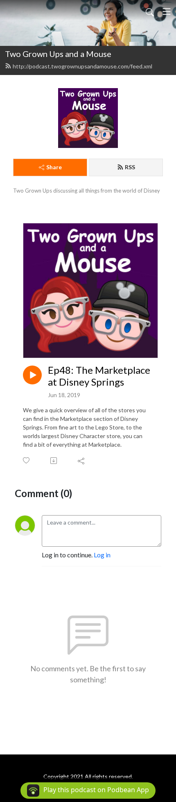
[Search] (149, 11)
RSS (130, 167)
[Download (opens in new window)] (54, 461)
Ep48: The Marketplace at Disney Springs (99, 376)
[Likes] (27, 460)
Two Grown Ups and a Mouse (58, 54)
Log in (102, 555)
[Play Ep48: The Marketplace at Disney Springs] (32, 375)
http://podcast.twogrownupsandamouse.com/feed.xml (82, 66)
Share (54, 167)
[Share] (81, 460)
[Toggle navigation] (166, 11)
